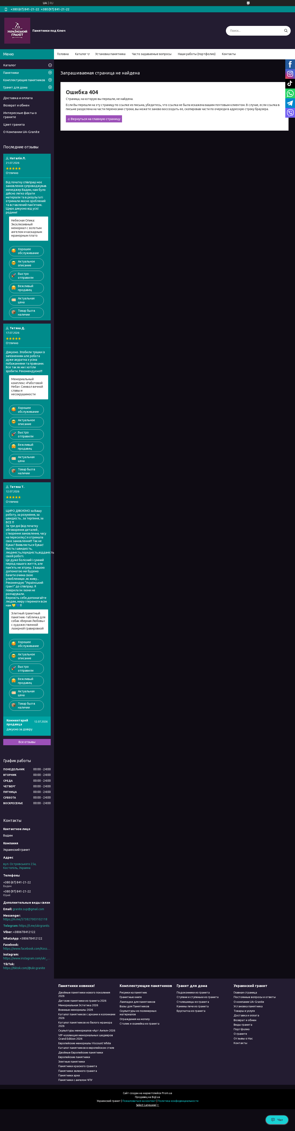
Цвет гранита (14, 124)
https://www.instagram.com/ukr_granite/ (27, 958)
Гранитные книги (131, 996)
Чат (280, 1120)
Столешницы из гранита (193, 1001)
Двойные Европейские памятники (80, 1052)
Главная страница (245, 992)
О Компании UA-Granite (21, 132)
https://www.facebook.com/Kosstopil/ (27, 948)
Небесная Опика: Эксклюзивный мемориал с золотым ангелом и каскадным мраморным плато (26, 228)
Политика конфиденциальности (178, 1100)
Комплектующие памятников (24, 80)
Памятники (11, 72)
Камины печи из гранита (193, 1006)
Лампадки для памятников (137, 1001)
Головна (63, 54)
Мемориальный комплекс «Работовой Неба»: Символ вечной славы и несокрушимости (27, 386)
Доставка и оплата (18, 98)
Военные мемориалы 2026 (75, 1009)
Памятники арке (69, 1075)
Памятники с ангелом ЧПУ (75, 1079)
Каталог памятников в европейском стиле (86, 1047)
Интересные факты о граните (20, 115)
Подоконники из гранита (193, 992)
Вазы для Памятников (134, 1006)
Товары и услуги (244, 1010)
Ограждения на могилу (135, 1018)
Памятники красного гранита (77, 1066)
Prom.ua (167, 1093)
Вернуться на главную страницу (95, 119)
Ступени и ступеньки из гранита (198, 996)
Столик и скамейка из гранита (139, 1023)
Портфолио (242, 1029)
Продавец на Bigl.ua (147, 1097)
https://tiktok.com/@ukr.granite (24, 968)
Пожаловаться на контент (139, 1100)
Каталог (81, 54)
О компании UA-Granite (249, 1001)
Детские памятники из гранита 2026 (82, 1000)
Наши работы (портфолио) (197, 54)
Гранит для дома (15, 87)
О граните (240, 1033)
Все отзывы (27, 742)
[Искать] (286, 31)
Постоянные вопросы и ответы (255, 996)
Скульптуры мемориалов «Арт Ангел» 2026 (86, 1030)
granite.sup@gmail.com (28, 909)
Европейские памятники (74, 1056)
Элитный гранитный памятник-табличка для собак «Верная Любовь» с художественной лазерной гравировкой (28, 621)
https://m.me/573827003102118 (25, 919)
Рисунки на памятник (133, 992)
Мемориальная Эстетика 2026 (78, 1005)
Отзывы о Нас (243, 1038)
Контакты (229, 54)
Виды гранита (243, 1024)
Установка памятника (110, 54)
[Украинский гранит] (17, 30)
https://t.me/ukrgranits (34, 925)
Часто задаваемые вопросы (151, 54)
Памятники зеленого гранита (77, 1070)
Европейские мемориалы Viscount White (84, 1043)
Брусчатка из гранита (191, 1010)
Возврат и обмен (16, 105)
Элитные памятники (71, 1061)
